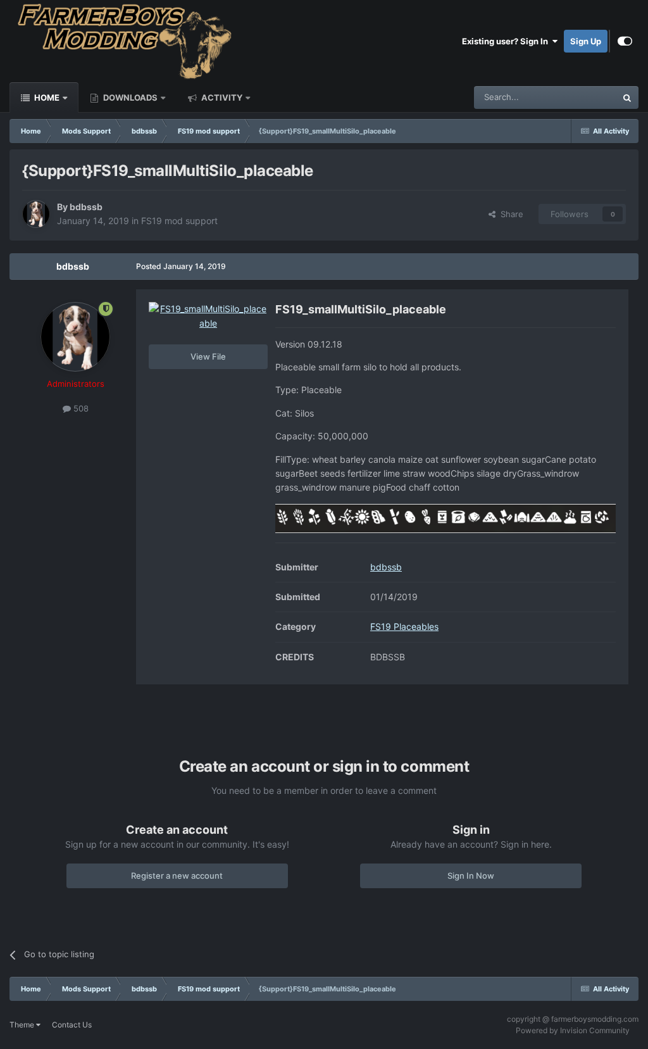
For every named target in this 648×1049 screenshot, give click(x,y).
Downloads (129, 97)
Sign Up (585, 41)
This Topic (580, 97)
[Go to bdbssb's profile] (36, 214)
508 (80, 408)
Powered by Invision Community (573, 1030)
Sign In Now (470, 875)
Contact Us (72, 1024)
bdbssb (86, 206)
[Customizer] (625, 41)
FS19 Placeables (404, 626)
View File (208, 356)
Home (45, 97)
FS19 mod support (179, 220)
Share (509, 214)
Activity (220, 97)
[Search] (627, 97)
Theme (22, 1024)
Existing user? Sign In (507, 41)
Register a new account (177, 875)
